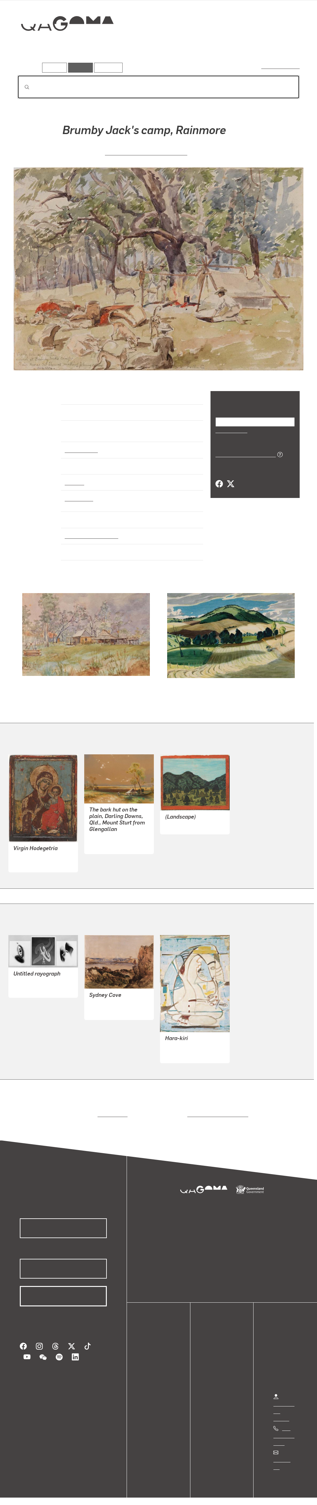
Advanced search (281, 66)
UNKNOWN (25, 858)
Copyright (96, 1493)
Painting (74, 476)
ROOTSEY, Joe (181, 820)
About (153, 1381)
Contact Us (285, 1454)
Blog (152, 1374)
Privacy (68, 1493)
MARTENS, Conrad (109, 832)
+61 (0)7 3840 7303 (283, 1430)
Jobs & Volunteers (30, 1493)
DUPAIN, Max (27, 983)
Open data (158, 1344)
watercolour (79, 492)
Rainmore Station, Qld (90, 530)
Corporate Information (140, 1493)
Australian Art (81, 444)
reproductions (111, 1109)
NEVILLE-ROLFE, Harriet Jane (146, 152)
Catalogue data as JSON (243, 453)
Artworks (223, 45)
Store (152, 1366)
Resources (107, 67)
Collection (63, 43)
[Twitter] (230, 483)
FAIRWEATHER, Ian (186, 1042)
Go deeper (285, 45)
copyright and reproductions (215, 1109)
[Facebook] (219, 483)
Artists (254, 45)
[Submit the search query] (22, 87)
